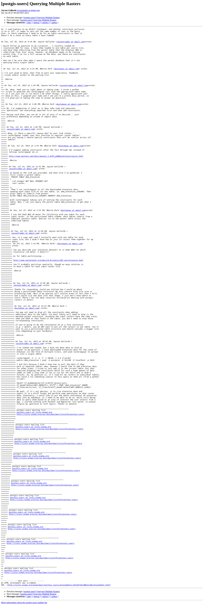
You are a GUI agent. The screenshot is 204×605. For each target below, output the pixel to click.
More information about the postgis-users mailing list (24, 602)
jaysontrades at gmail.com (28, 10)
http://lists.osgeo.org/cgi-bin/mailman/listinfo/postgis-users (50, 414)
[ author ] (54, 22)
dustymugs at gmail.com (66, 69)
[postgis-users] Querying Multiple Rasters (41, 17)
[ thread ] (37, 22)
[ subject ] (45, 22)
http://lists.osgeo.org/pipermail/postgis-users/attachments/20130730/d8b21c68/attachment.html (59, 585)
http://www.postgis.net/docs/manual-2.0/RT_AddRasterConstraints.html (46, 156)
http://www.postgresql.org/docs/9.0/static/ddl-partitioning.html (48, 260)
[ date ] (29, 22)
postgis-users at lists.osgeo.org (34, 412)
